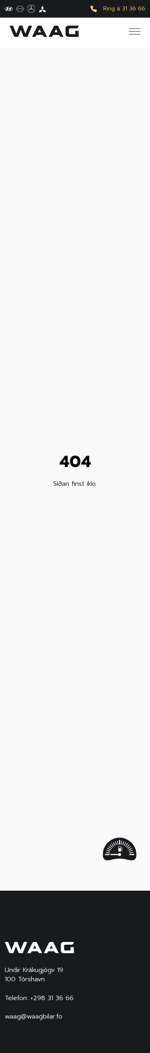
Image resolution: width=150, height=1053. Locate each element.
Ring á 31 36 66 (124, 9)
